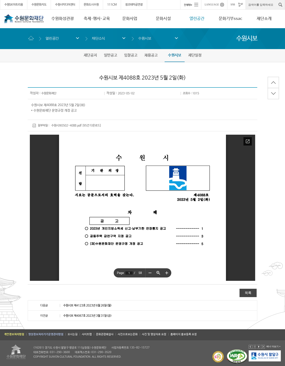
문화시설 (163, 18)
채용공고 (151, 55)
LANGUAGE (212, 4)
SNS (233, 4)
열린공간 (196, 18)
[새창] (265, 356)
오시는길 (73, 334)
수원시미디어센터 (65, 4)
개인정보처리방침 (14, 334)
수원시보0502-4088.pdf (66, 125)
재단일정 (195, 55)
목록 (248, 293)
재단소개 (264, 18)
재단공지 (90, 55)
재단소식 (98, 38)
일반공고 (110, 55)
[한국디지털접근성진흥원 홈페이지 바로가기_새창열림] (237, 356)
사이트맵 (87, 334)
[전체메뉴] (190, 4)
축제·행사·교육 (97, 18)
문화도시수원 (91, 4)
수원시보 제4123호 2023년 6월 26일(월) (87, 305)
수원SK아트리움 (13, 4)
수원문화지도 (39, 4)
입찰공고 (130, 55)
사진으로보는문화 (128, 334)
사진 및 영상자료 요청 (154, 334)
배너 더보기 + (273, 346)
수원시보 (144, 38)
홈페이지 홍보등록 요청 (183, 334)
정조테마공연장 (134, 4)
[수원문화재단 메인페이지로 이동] (24, 18)
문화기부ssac (230, 18)
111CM (112, 4)
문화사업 (129, 18)
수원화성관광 (62, 18)
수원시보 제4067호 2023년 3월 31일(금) (87, 315)
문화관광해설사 (104, 334)
